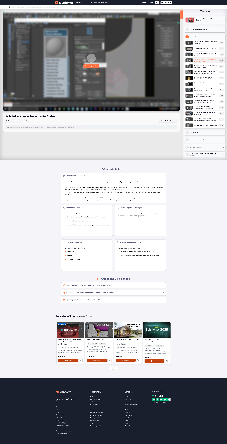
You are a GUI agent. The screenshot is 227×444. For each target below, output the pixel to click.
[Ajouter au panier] (81, 360)
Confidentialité (60, 415)
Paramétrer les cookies (63, 425)
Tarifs (151, 2)
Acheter (69, 360)
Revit (126, 396)
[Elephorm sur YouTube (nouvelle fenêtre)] (67, 399)
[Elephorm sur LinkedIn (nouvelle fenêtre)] (71, 399)
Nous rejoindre (60, 420)
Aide (57, 407)
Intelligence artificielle (97, 415)
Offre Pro (59, 417)
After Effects (128, 415)
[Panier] (157, 2)
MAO (91, 396)
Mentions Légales (61, 423)
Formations (20, 7)
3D (91, 407)
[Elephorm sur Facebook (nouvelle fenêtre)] (58, 399)
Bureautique (94, 404)
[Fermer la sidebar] (181, 14)
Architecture (94, 402)
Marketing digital (95, 426)
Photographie (94, 420)
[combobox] (115, 2)
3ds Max (127, 423)
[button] (111, 368)
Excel (126, 407)
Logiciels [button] (128, 392)
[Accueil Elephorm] (63, 392)
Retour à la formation (14, 121)
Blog (57, 428)
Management (94, 418)
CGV (57, 412)
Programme (206, 11)
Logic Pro (127, 418)
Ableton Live (128, 410)
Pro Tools (127, 420)
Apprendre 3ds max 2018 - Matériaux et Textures (40, 7)
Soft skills (93, 423)
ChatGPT (127, 426)
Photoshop (127, 399)
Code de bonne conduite (63, 431)
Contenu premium (91, 66)
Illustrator (127, 412)
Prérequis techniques (62, 433)
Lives (144, 2)
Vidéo (92, 410)
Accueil (12, 7)
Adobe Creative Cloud (131, 404)
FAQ (57, 409)
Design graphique (95, 399)
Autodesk (127, 402)
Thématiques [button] (97, 392)
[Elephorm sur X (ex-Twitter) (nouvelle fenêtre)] (62, 399)
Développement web (97, 412)
